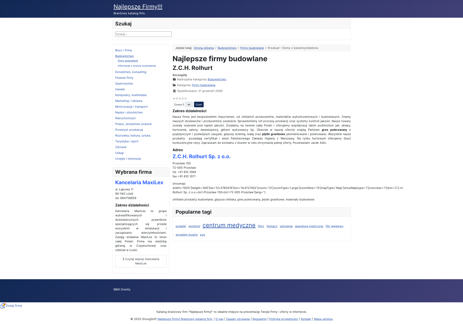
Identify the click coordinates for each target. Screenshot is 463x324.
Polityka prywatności (283, 319)
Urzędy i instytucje (128, 158)
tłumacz (272, 226)
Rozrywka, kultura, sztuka (132, 135)
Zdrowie (120, 147)
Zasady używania (238, 319)
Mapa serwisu (323, 319)
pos (202, 234)
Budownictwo (124, 56)
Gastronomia (124, 83)
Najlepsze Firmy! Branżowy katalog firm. (185, 319)
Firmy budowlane (128, 60)
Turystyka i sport (127, 141)
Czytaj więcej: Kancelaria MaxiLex (141, 261)
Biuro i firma (123, 50)
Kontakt (306, 319)
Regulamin (259, 319)
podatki (181, 226)
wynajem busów (187, 234)
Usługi (119, 153)
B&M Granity (122, 289)
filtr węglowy (334, 226)
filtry (261, 226)
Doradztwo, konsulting (130, 72)
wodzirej (194, 226)
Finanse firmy (124, 77)
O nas (219, 319)
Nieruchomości (125, 118)
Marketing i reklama (128, 101)
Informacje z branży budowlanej (137, 65)
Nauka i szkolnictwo (129, 112)
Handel (120, 89)
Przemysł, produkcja (129, 129)
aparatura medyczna (309, 226)
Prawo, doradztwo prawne (133, 124)
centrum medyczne (229, 225)
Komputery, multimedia (130, 95)
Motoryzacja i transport (131, 106)
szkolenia (286, 226)
